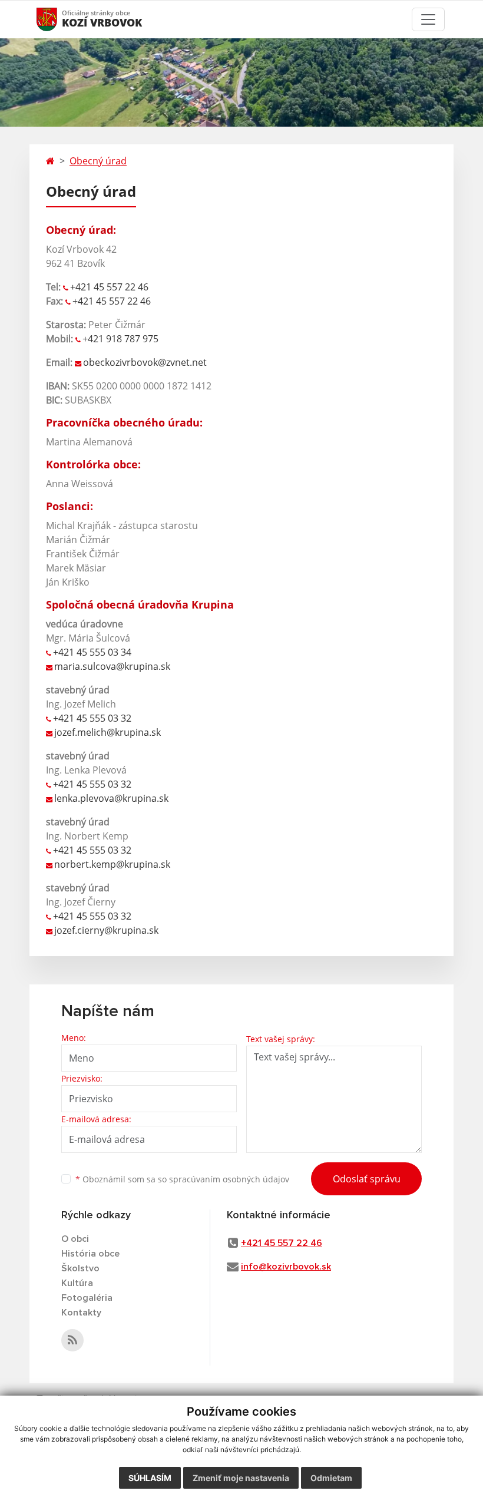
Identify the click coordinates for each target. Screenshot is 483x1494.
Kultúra (77, 1283)
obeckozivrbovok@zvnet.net (145, 362)
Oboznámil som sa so (182, 1179)
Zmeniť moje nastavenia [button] (241, 1478)
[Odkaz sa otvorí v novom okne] (72, 1340)
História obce (90, 1253)
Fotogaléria (87, 1298)
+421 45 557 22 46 (109, 286)
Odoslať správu (367, 1178)
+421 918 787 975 (120, 338)
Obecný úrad (98, 160)
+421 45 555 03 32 (92, 718)
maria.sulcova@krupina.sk (112, 666)
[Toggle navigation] (428, 19)
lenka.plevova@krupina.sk (111, 798)
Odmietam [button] (331, 1478)
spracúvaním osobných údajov (229, 1179)
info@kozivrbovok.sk (286, 1266)
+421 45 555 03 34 (92, 652)
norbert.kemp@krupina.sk (112, 864)
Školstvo (80, 1268)
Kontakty (81, 1312)
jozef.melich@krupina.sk (107, 732)
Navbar (58, 19)
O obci (75, 1239)
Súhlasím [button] (149, 1478)
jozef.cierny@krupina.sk (107, 930)
